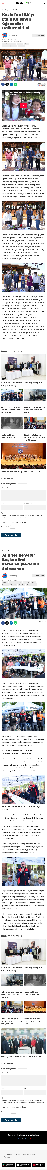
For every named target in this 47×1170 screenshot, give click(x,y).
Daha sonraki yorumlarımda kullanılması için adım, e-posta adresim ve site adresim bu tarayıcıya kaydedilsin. (23, 516)
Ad (3, 504)
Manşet (14, 46)
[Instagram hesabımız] (26, 1138)
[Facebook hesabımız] (19, 1138)
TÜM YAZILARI (38, 35)
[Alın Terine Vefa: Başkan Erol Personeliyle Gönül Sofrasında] (12, 396)
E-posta (28, 504)
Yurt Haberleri (31, 584)
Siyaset (21, 46)
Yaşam (21, 584)
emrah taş (13, 35)
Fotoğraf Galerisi (9, 44)
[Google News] (41, 85)
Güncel (20, 44)
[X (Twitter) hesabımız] (22, 1138)
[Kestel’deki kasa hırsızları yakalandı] (12, 424)
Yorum (5, 488)
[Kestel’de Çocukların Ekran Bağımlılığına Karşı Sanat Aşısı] (23, 367)
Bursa (5, 582)
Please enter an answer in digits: (14, 522)
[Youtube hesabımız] (30, 1138)
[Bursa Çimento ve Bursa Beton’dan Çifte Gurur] (23, 1041)
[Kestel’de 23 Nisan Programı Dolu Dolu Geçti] (23, 456)
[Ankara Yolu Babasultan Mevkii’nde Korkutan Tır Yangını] (35, 396)
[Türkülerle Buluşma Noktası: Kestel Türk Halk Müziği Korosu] (35, 424)
